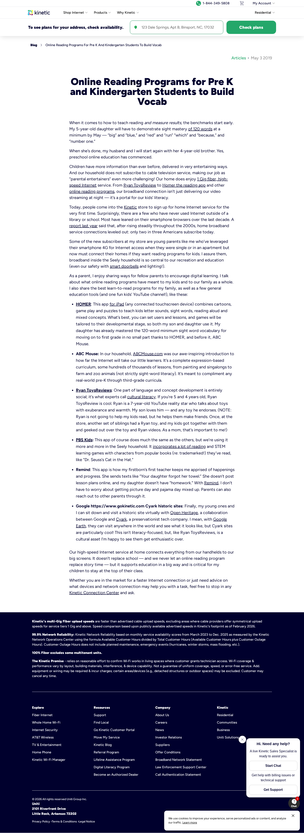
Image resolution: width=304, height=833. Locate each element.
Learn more (189, 822)
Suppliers (162, 745)
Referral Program (106, 752)
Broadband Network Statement (178, 760)
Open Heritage (184, 512)
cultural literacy (141, 396)
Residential (225, 715)
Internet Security (45, 730)
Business (223, 730)
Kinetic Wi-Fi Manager (48, 760)
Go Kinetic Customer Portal (114, 730)
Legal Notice (87, 821)
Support (100, 715)
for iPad (117, 304)
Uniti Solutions (228, 737)
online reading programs (91, 191)
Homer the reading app (184, 185)
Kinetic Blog (103, 745)
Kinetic (130, 207)
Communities (227, 722)
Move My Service (107, 737)
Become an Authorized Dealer (116, 775)
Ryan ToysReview (139, 185)
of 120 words (200, 128)
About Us (162, 715)
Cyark (121, 519)
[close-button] (293, 815)
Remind (211, 482)
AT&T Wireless (43, 737)
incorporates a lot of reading (179, 446)
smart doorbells (124, 266)
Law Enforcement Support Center (180, 767)
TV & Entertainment (46, 745)
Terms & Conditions (64, 821)
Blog (33, 45)
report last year (83, 225)
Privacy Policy (41, 821)
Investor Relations (168, 737)
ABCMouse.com (148, 353)
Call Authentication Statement (178, 775)
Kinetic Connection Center (94, 592)
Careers (161, 722)
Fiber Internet (42, 715)
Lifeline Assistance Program (114, 760)
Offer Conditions (167, 752)
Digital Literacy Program (112, 767)
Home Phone (41, 752)
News (159, 730)
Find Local (101, 722)
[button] (294, 803)
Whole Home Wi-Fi (46, 722)
